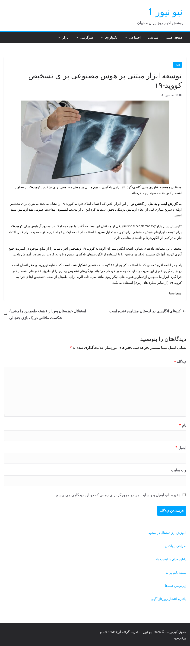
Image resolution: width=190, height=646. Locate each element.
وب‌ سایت (178, 470)
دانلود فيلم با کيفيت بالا (170, 559)
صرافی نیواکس (175, 546)
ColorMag (110, 632)
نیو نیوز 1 (165, 11)
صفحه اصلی (174, 37)
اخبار (177, 64)
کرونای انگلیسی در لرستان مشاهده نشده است (145, 310)
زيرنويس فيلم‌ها (175, 585)
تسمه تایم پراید (176, 572)
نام (182, 425)
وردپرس (180, 637)
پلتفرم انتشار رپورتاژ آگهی (168, 599)
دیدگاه (180, 361)
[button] (127, 37)
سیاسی (153, 37)
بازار (65, 37)
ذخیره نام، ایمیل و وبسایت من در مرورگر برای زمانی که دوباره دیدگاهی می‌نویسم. (117, 494)
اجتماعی (135, 37)
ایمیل (180, 447)
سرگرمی (86, 37)
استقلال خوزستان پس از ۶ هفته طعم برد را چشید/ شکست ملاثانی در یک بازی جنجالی (47, 314)
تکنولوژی (111, 37)
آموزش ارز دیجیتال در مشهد (167, 532)
